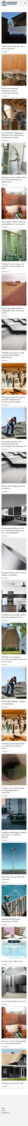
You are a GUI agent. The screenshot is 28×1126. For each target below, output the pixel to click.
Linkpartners (5, 1113)
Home (3, 1110)
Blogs (3, 1108)
